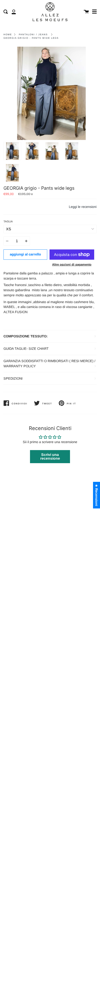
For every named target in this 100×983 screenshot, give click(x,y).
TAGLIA (8, 221)
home (7, 34)
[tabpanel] (50, 93)
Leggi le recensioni (83, 207)
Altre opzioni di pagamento (71, 264)
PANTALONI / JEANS (33, 34)
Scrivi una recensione (50, 456)
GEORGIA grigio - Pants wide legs (31, 38)
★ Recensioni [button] (96, 495)
